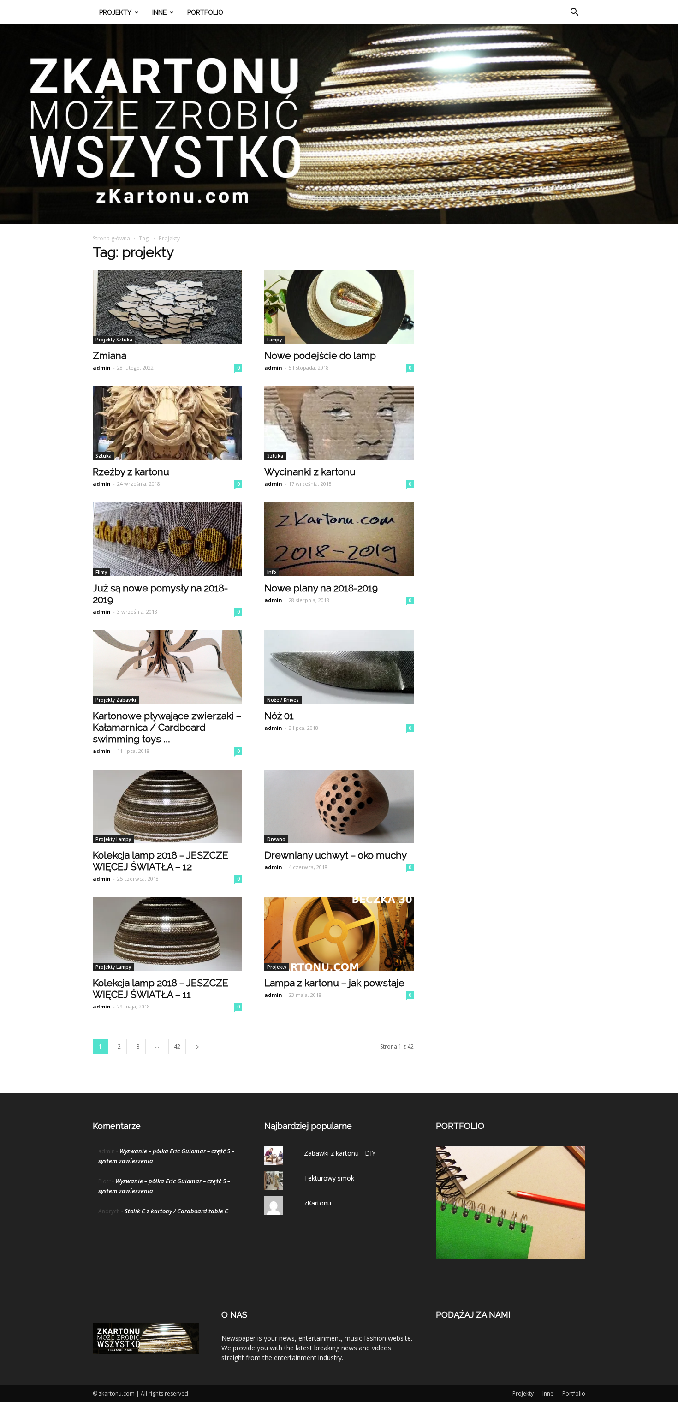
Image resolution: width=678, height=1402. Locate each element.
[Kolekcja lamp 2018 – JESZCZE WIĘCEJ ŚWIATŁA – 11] (167, 934)
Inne (159, 12)
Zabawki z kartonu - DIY (339, 1153)
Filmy (101, 572)
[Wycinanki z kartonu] (339, 423)
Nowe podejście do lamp (320, 355)
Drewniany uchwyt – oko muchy (335, 855)
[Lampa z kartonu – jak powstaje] (339, 934)
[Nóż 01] (339, 667)
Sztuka (103, 456)
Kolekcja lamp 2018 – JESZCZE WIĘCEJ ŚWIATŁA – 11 (160, 988)
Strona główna (111, 238)
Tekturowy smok (329, 1178)
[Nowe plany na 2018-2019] (339, 539)
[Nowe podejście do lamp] (339, 307)
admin (102, 367)
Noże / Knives (283, 700)
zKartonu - (319, 1203)
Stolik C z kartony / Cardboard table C (176, 1211)
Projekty (115, 12)
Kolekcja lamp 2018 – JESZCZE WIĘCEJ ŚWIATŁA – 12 (160, 860)
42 (177, 1046)
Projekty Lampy (113, 839)
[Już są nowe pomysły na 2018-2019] (167, 539)
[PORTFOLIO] (510, 1256)
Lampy (274, 339)
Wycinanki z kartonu (310, 471)
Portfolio (205, 12)
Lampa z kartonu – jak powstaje (334, 983)
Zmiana (109, 355)
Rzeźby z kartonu (131, 471)
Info (271, 572)
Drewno (276, 839)
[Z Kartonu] (339, 124)
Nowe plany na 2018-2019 (321, 588)
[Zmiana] (167, 307)
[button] (574, 13)
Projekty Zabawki (115, 700)
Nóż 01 (279, 716)
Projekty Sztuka (113, 339)
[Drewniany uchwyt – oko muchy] (339, 806)
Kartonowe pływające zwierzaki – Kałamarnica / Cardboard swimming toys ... (167, 727)
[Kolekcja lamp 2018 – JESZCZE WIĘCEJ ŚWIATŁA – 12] (167, 806)
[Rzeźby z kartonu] (167, 423)
